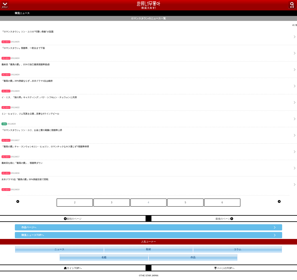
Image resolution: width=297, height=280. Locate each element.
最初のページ (74, 218)
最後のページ (222, 218)
